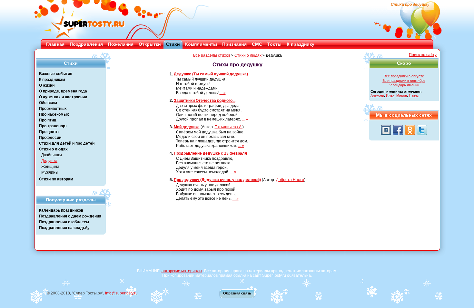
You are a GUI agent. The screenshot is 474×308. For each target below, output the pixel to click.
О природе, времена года (63, 91)
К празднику (300, 44)
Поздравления (86, 44)
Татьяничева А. (228, 127)
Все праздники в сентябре (403, 80)
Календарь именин (404, 85)
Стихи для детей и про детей (66, 143)
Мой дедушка (187, 127)
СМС (257, 44)
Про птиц (47, 120)
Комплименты (201, 44)
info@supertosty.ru (121, 293)
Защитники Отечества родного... (204, 100)
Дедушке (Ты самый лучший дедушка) (211, 74)
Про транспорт (53, 126)
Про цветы (49, 132)
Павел (414, 95)
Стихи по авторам (56, 179)
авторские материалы (182, 271)
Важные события (55, 74)
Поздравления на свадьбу (64, 228)
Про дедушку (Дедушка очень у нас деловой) (217, 180)
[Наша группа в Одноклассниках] (410, 130)
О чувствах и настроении (63, 97)
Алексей (377, 95)
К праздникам (52, 79)
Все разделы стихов (211, 55)
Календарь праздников (61, 210)
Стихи (173, 44)
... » (223, 93)
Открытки (150, 44)
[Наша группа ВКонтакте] (386, 130)
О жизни (46, 85)
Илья (390, 95)
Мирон (401, 95)
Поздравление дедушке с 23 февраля (210, 153)
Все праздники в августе (404, 76)
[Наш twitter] (422, 130)
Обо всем (48, 103)
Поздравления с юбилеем (64, 222)
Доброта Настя (290, 180)
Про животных (53, 108)
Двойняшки (51, 155)
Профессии (50, 137)
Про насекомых (54, 114)
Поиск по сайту (423, 55)
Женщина (50, 166)
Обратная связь (237, 293)
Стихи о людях (53, 149)
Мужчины (49, 172)
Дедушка (49, 161)
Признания (234, 44)
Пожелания (120, 44)
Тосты (274, 44)
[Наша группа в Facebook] (398, 130)
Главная (55, 44)
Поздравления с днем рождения (70, 216)
